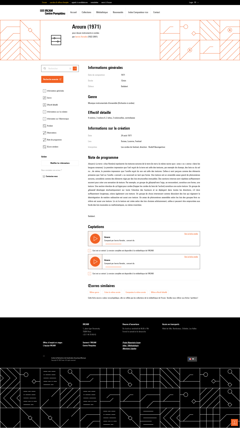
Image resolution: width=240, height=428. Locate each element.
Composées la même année (136, 292)
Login (191, 2)
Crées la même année (112, 292)
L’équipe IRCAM (49, 345)
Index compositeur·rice (138, 12)
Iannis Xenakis (81, 36)
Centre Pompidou (89, 345)
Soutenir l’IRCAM (89, 342)
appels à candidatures (80, 2)
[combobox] (60, 68)
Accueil (73, 12)
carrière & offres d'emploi (59, 2)
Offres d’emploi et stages (52, 342)
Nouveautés (118, 12)
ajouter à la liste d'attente (133, 243)
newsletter (94, 2)
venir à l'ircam (106, 2)
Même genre (94, 292)
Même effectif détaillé (159, 292)
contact (156, 12)
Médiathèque (102, 12)
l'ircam (44, 2)
